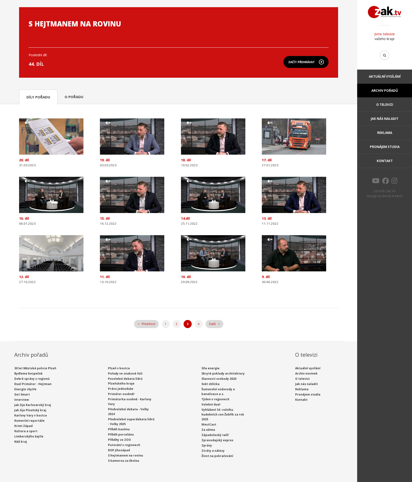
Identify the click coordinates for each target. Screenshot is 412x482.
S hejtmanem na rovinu (125, 455)
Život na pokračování (217, 456)
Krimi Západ (23, 426)
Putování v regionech (124, 445)
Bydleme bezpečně (28, 373)
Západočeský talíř (215, 435)
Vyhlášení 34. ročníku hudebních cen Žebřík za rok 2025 (222, 414)
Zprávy (206, 445)
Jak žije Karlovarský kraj (32, 405)
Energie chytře (25, 389)
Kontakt (385, 161)
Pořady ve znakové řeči (125, 373)
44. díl (36, 64)
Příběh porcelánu (121, 434)
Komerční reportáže (29, 421)
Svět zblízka (210, 384)
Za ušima (208, 430)
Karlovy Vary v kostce (30, 415)
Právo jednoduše (120, 389)
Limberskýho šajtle (28, 436)
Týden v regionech (215, 399)
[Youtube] (376, 182)
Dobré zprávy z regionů (32, 379)
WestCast (208, 424)
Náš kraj (20, 442)
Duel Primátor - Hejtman (33, 384)
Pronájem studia (385, 147)
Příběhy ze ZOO (119, 440)
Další (212, 324)
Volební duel (210, 404)
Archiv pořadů (384, 90)
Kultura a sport (25, 431)
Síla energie (210, 368)
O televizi (384, 104)
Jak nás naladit (384, 119)
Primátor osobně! (121, 394)
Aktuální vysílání (385, 76)
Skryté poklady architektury (223, 373)
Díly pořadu (38, 97)
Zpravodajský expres (217, 440)
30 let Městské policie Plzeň (35, 368)
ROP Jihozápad (119, 450)
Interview (21, 400)
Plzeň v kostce (119, 368)
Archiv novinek (306, 373)
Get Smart (22, 394)
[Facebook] (385, 182)
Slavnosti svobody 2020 (218, 379)
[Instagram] (394, 182)
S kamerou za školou (123, 461)
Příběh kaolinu (119, 429)
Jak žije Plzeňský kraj (30, 410)
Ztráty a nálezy (213, 451)
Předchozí (148, 324)
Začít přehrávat (301, 62)
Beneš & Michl (392, 196)
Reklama (384, 133)
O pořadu (74, 96)
